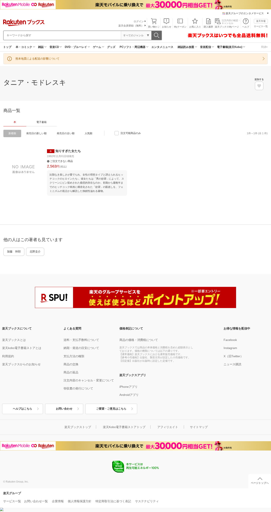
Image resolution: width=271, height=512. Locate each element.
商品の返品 (71, 372)
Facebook (230, 340)
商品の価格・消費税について (138, 340)
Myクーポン (180, 26)
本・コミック (24, 47)
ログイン (139, 21)
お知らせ (166, 26)
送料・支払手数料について (81, 340)
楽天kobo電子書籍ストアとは (21, 348)
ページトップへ (260, 482)
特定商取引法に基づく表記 (113, 501)
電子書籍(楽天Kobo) (229, 47)
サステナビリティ (147, 501)
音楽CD (54, 47)
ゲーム (97, 47)
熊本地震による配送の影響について (37, 58)
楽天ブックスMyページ (227, 26)
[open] (259, 86)
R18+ (264, 47)
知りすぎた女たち (68, 151)
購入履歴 (208, 26)
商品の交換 (71, 364)
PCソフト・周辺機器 (132, 47)
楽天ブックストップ (77, 427)
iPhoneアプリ (128, 386)
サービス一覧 (261, 26)
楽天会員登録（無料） (131, 25)
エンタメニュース (162, 47)
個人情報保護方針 (79, 501)
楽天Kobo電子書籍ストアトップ (124, 427)
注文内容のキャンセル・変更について (89, 380)
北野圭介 (35, 251)
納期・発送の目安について (81, 348)
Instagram (230, 348)
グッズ (111, 47)
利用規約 (8, 356)
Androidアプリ (129, 394)
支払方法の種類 (74, 356)
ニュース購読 (232, 364)
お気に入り (195, 26)
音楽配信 (205, 47)
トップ (7, 47)
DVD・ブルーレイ (76, 47)
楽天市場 (260, 21)
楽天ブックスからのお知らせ (21, 364)
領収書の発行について (78, 388)
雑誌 (41, 47)
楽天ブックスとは (14, 340)
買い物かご (154, 26)
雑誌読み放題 (186, 47)
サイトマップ (199, 427)
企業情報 (58, 501)
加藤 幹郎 (14, 251)
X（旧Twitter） (233, 356)
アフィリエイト (167, 427)
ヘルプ (245, 26)
